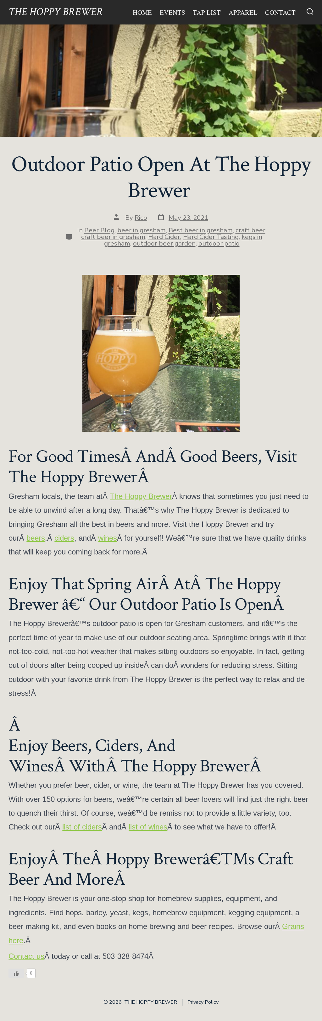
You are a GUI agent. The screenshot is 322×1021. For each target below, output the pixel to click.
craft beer (250, 230)
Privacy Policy (203, 1002)
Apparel (243, 12)
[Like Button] (16, 973)
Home (142, 12)
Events (172, 12)
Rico (141, 217)
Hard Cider (164, 236)
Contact (280, 12)
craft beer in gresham (113, 236)
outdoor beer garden (164, 243)
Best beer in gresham (201, 230)
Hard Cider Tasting (211, 236)
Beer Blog (99, 230)
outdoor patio (219, 243)
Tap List (207, 12)
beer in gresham (141, 230)
